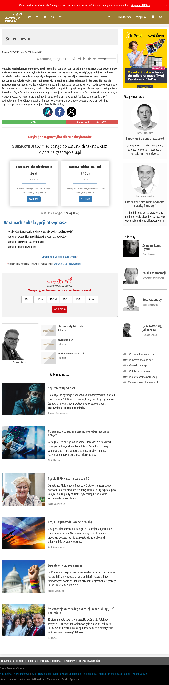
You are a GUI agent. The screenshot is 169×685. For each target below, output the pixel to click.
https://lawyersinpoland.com (138, 360)
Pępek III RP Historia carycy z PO (69, 479)
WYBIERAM (33, 199)
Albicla (102, 674)
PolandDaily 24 (140, 674)
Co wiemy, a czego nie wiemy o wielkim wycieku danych (79, 433)
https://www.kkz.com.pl (135, 365)
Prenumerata (124, 17)
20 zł (27, 299)
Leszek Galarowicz (145, 196)
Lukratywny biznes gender (65, 565)
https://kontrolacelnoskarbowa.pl (140, 377)
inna (91, 299)
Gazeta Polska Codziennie (67, 674)
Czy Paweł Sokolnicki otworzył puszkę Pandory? (145, 204)
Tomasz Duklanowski (58, 413)
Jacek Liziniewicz (145, 133)
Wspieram (60, 309)
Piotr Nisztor (54, 460)
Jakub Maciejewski (56, 504)
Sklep (127, 674)
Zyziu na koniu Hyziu (151, 247)
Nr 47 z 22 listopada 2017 (32, 52)
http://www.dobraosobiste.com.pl (140, 382)
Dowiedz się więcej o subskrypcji (60, 257)
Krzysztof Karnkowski (153, 278)
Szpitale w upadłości (61, 388)
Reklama (56, 661)
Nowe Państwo (21, 674)
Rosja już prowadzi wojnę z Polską (70, 522)
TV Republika (90, 674)
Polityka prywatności (89, 661)
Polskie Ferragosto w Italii (71, 353)
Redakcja (52, 638)
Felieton (62, 330)
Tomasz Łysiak (20, 362)
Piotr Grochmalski (56, 547)
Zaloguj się (141, 17)
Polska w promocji (154, 273)
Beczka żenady (152, 300)
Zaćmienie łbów (66, 340)
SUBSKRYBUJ (23, 146)
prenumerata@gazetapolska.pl (68, 263)
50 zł (40, 299)
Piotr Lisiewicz (149, 254)
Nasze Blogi (44, 674)
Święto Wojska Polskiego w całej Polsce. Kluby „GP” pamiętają (81, 610)
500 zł (79, 299)
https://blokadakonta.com (137, 371)
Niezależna (6, 674)
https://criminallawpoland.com (139, 354)
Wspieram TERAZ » (140, 5)
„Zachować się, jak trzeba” (71, 326)
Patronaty (44, 661)
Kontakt (20, 661)
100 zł (53, 299)
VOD (34, 674)
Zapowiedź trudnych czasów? (145, 139)
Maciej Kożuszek (56, 590)
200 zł (66, 299)
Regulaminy (69, 661)
